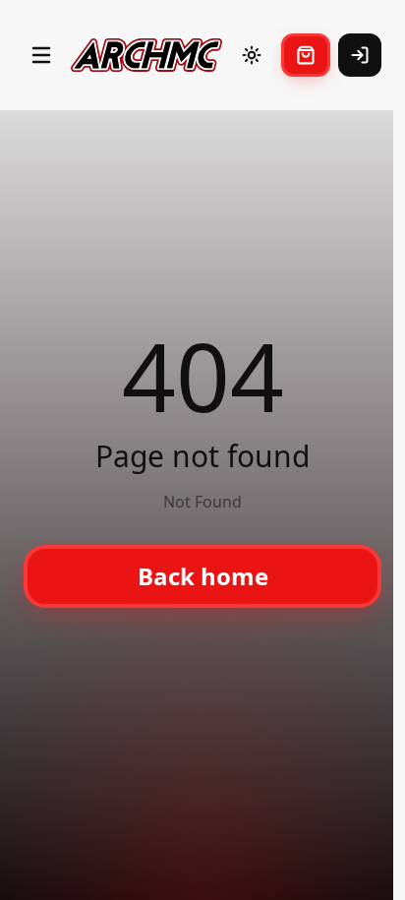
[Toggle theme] (251, 55)
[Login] (359, 55)
